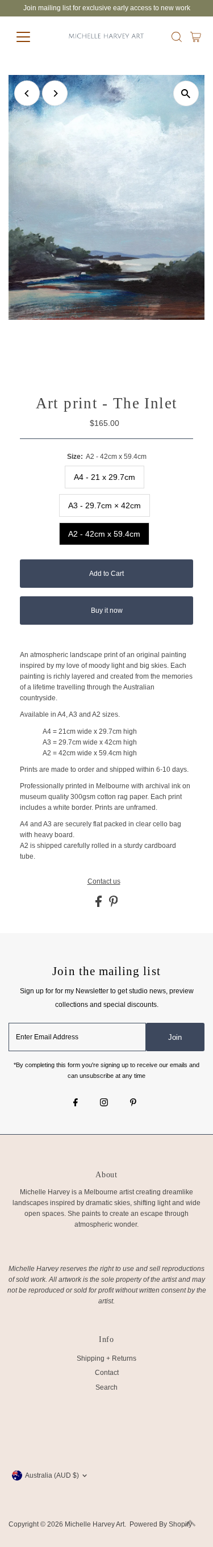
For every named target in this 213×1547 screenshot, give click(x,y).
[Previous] (27, 93)
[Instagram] (104, 1103)
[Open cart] (195, 37)
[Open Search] (177, 37)
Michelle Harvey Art (94, 1524)
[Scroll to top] (190, 1524)
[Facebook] (75, 1103)
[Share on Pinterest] (113, 905)
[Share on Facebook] (99, 905)
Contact (107, 1373)
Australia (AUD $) (52, 1475)
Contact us (103, 882)
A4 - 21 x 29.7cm (104, 477)
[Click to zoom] (186, 93)
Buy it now (107, 610)
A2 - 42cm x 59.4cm (104, 533)
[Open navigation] (32, 37)
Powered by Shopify (161, 1524)
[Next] (55, 93)
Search (106, 1387)
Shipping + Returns (106, 1358)
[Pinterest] (133, 1103)
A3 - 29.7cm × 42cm (104, 505)
